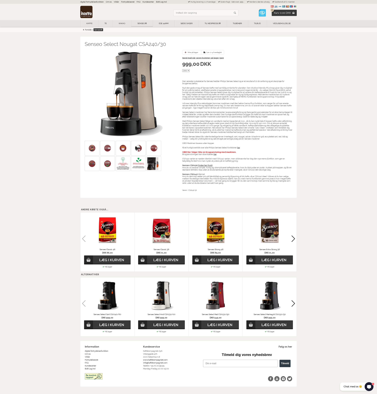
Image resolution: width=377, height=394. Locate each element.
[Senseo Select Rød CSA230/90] (215, 296)
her (238, 148)
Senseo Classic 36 (161, 249)
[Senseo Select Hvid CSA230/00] (161, 296)
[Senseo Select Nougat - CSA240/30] (130, 94)
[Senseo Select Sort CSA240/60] (107, 296)
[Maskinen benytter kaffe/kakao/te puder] (92, 164)
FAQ (138, 2)
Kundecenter (148, 2)
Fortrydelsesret (127, 2)
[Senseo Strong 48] (215, 231)
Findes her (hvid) (205, 165)
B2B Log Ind (161, 2)
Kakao (122, 23)
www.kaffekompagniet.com (155, 360)
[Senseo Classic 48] (107, 231)
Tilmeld (285, 363)
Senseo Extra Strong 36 (269, 249)
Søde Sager (187, 23)
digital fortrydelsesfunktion (92, 2)
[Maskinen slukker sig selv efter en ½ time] (108, 148)
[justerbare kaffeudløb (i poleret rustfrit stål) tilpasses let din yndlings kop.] (139, 148)
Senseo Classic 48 (107, 249)
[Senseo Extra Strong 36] (269, 231)
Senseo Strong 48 (215, 249)
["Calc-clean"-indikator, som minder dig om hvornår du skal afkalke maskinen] (154, 148)
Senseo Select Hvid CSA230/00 (161, 314)
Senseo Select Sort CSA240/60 (107, 314)
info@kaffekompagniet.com (155, 363)
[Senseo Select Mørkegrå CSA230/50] (269, 296)
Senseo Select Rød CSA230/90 (215, 314)
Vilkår (116, 2)
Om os (109, 2)
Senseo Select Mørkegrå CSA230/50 (270, 314)
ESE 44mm (163, 23)
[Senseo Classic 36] (161, 231)
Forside (88, 30)
